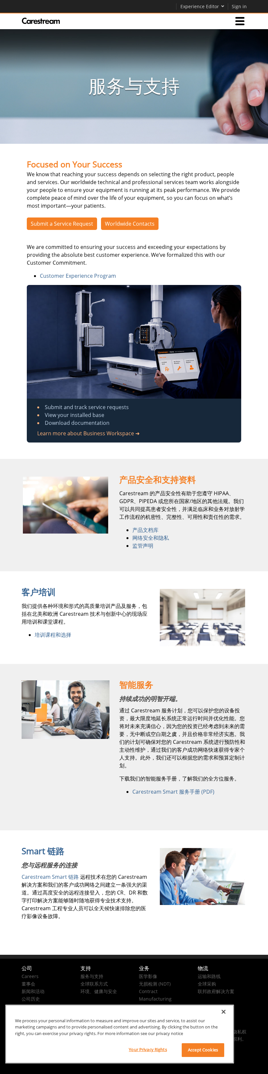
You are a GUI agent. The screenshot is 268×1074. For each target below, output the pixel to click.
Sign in (239, 6)
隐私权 (239, 1031)
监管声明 (142, 545)
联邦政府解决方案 (216, 991)
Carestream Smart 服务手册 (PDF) (174, 791)
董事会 (28, 984)
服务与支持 (91, 976)
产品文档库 (145, 530)
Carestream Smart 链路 (50, 876)
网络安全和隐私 (150, 537)
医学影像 (148, 976)
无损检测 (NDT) (155, 984)
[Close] (223, 1012)
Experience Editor (199, 6)
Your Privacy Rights (148, 1049)
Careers (30, 976)
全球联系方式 (94, 984)
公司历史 (31, 999)
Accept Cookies (203, 1050)
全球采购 (207, 984)
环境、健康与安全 (98, 991)
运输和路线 (209, 976)
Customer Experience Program (78, 275)
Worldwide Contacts (130, 223)
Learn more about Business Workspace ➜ (88, 433)
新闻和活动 (33, 991)
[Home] (41, 21)
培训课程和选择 (53, 634)
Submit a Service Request (62, 223)
